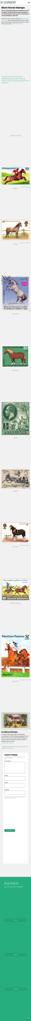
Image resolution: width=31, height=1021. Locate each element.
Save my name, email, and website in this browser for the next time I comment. (15, 797)
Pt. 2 (15, 24)
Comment (7, 761)
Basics (15, 954)
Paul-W (28, 187)
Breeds (16, 989)
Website (6, 790)
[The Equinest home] (8, 2)
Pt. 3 (18, 24)
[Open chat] (28, 1018)
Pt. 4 (22, 24)
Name (6, 775)
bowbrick (27, 242)
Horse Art (17, 746)
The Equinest (9, 748)
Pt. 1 (12, 24)
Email (6, 782)
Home (15, 920)
